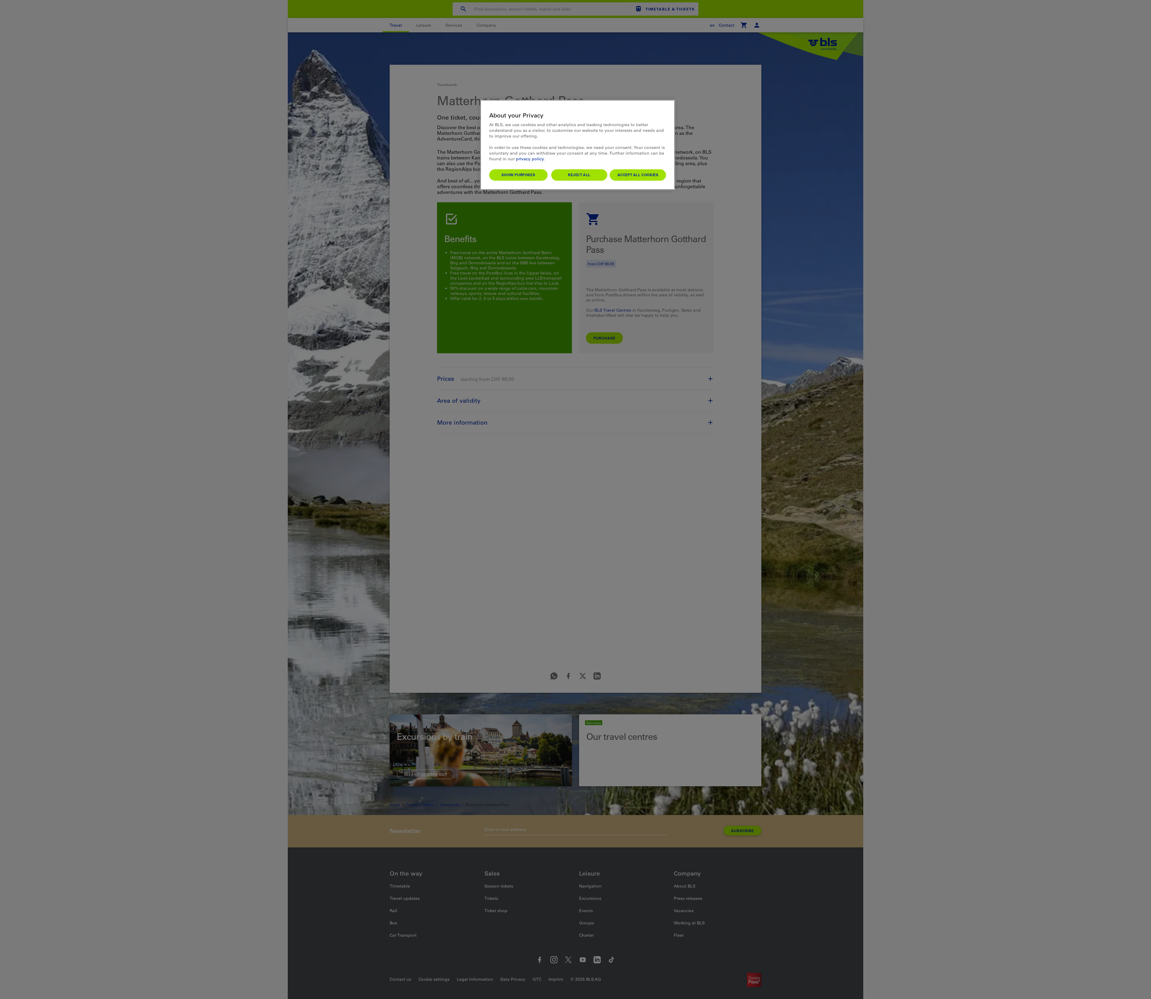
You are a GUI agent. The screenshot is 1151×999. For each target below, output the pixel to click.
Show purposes (518, 174)
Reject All (579, 174)
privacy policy (530, 159)
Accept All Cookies (638, 174)
